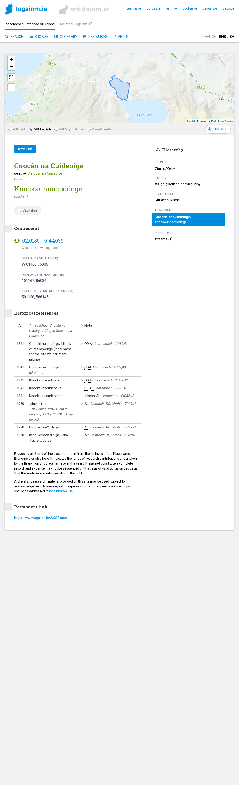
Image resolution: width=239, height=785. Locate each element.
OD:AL (89, 344)
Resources (97, 36)
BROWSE (220, 129)
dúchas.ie (190, 8)
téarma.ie (134, 8)
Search (17, 36)
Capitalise (29, 210)
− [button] (11, 67)
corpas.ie (154, 8)
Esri (213, 121)
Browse (41, 36)
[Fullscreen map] (11, 77)
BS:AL (89, 388)
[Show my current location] (11, 87)
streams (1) (163, 239)
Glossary (68, 36)
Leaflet (191, 121)
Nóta (88, 325)
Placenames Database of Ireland (30, 24)
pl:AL (88, 367)
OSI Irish (19, 129)
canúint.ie (210, 8)
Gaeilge (209, 36)
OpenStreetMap (103, 129)
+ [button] (11, 59)
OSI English (42, 129)
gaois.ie (228, 8)
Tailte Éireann (225, 121)
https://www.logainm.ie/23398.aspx (40, 518)
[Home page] (26, 10)
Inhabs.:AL (92, 396)
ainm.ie (171, 8)
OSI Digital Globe (71, 129)
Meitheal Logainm (74, 24)
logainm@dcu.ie (61, 491)
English (226, 36)
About (123, 36)
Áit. (86, 404)
